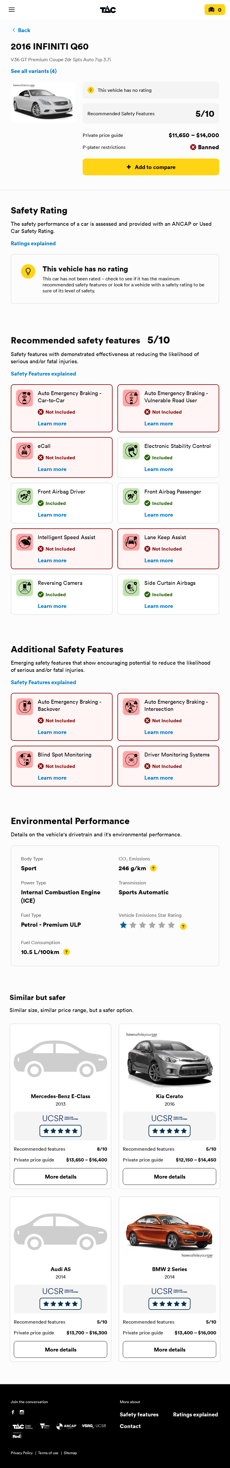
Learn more (52, 423)
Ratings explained (33, 243)
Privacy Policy (22, 1452)
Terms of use (48, 1452)
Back (24, 30)
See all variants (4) (34, 70)
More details (60, 1176)
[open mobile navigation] (12, 9)
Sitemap (70, 1452)
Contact (130, 1426)
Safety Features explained (43, 373)
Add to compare (155, 167)
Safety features (139, 1414)
